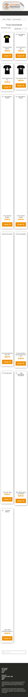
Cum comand (4, 668)
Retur (3, 672)
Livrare (3, 671)
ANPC (3, 679)
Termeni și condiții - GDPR (7, 676)
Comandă (6, 56)
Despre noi (4, 675)
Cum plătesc (4, 669)
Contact (3, 677)
